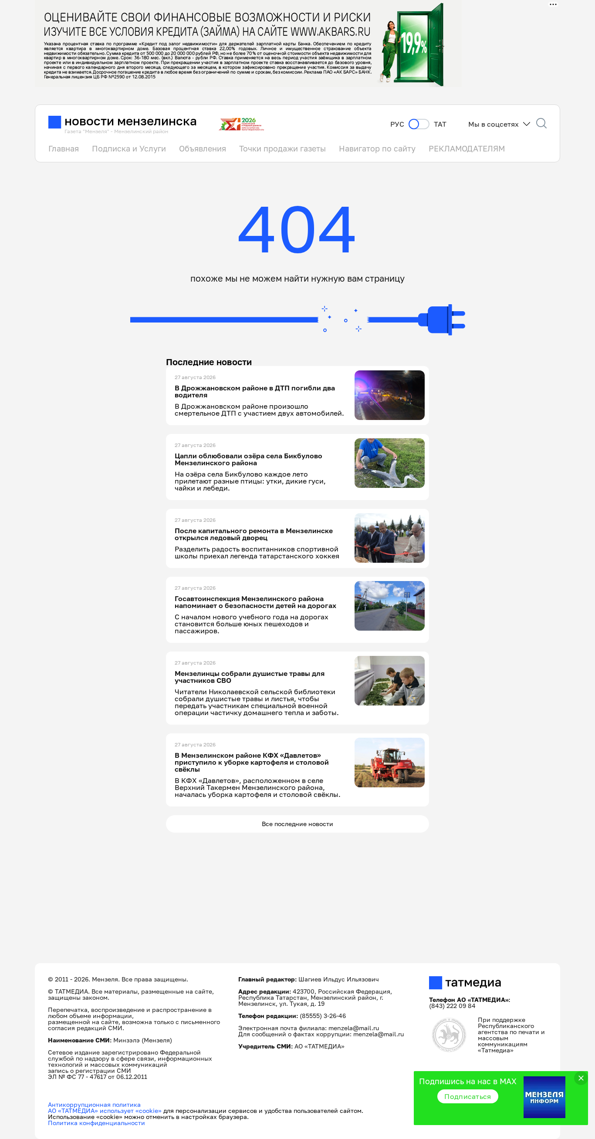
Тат (440, 124)
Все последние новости (297, 823)
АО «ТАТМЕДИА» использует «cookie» (105, 1110)
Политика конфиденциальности (96, 1122)
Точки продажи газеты (282, 148)
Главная (63, 148)
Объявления (202, 148)
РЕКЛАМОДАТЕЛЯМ (467, 148)
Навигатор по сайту (377, 148)
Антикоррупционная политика (94, 1104)
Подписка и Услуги (129, 148)
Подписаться (467, 1096)
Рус (397, 124)
